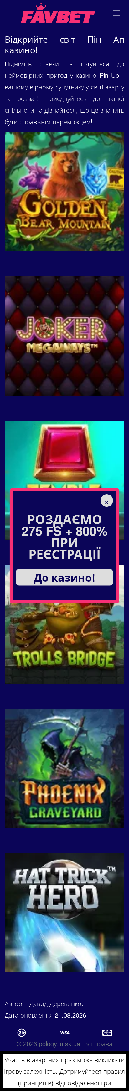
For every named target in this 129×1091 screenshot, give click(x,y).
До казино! (64, 577)
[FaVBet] (116, 13)
